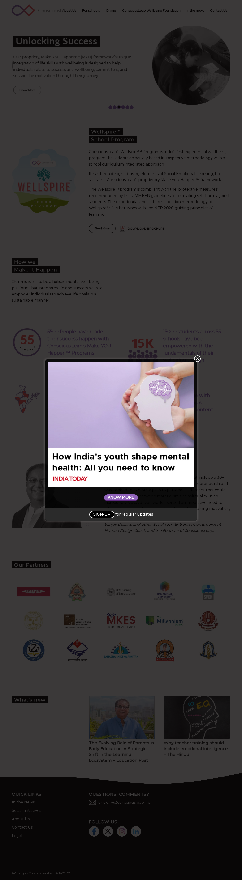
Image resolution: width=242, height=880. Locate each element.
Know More (121, 497)
